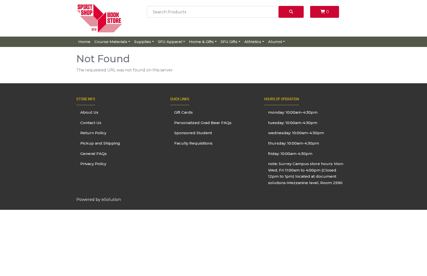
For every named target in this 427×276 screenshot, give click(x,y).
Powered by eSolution (98, 199)
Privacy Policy (93, 163)
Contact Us (90, 122)
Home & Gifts (201, 41)
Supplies (142, 41)
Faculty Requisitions (193, 143)
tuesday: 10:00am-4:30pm (292, 122)
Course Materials (110, 41)
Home (84, 41)
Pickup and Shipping (100, 143)
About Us (89, 112)
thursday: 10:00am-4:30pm (293, 143)
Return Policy (93, 132)
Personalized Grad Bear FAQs (203, 122)
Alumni (275, 41)
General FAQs (93, 153)
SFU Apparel (170, 41)
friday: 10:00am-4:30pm (290, 153)
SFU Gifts (229, 41)
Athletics (252, 41)
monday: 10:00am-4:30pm (293, 112)
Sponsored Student (193, 132)
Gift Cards (183, 112)
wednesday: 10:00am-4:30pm (296, 132)
